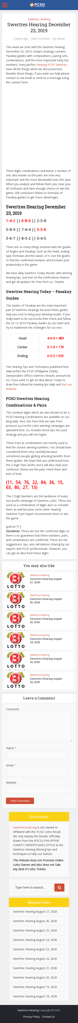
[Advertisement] (39, 128)
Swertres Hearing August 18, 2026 (35, 996)
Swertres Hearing (39, 19)
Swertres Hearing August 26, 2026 (46, 600)
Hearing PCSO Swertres (52, 65)
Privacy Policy (31, 1016)
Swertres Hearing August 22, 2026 (46, 680)
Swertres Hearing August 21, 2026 (35, 968)
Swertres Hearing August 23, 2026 (46, 660)
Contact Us (48, 1016)
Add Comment (40, 38)
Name (11, 748)
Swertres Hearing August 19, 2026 (35, 987)
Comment (12, 709)
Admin (61, 38)
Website (11, 782)
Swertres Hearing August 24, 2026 (46, 640)
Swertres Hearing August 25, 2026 (46, 620)
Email (10, 765)
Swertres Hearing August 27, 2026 (46, 580)
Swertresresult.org (25, 827)
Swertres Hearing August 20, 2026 (35, 977)
